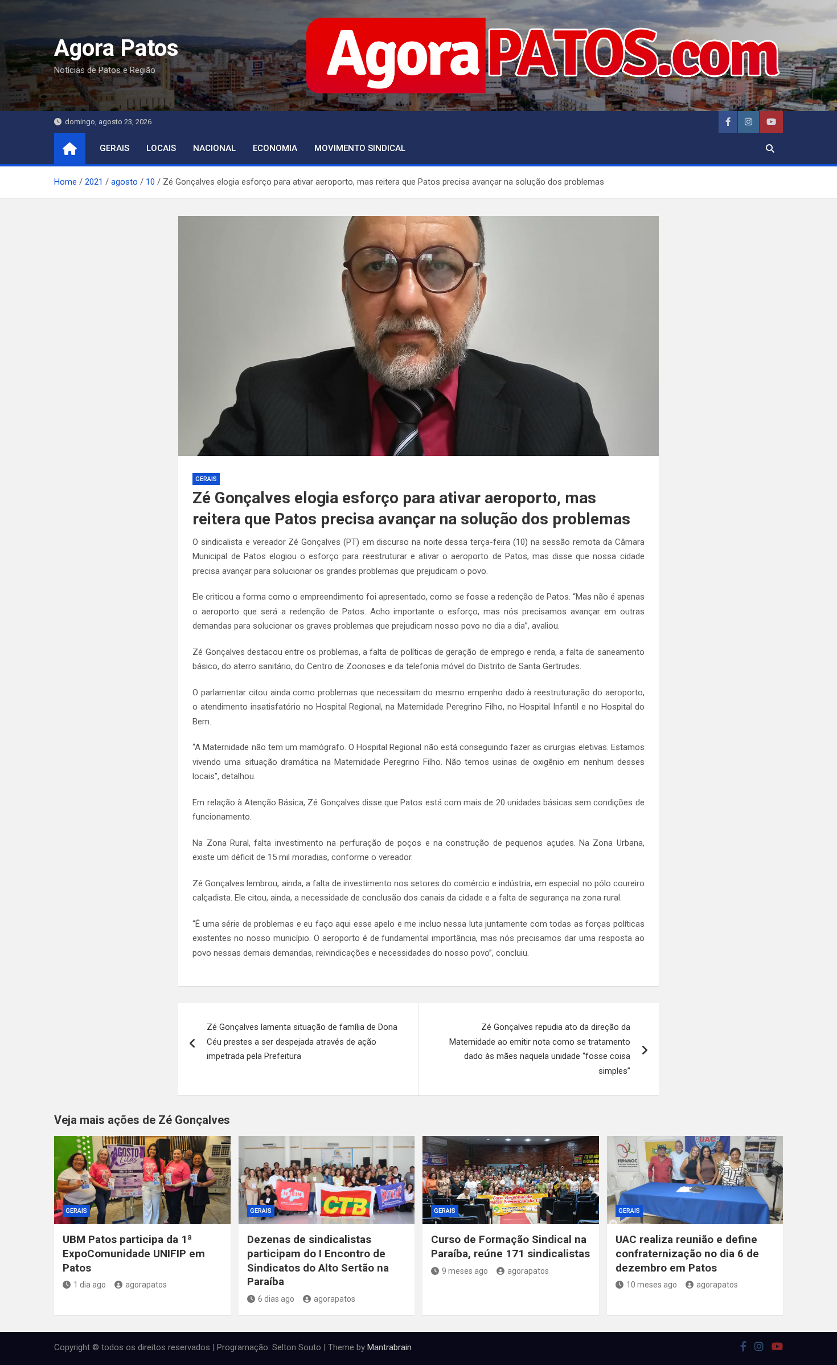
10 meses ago (651, 1284)
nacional (214, 148)
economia (275, 148)
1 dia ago (89, 1284)
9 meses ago (465, 1271)
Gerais (114, 148)
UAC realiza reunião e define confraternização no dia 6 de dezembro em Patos (687, 1253)
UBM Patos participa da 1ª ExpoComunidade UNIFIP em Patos (134, 1253)
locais (161, 148)
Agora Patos (116, 48)
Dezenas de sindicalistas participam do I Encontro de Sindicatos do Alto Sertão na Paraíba (318, 1260)
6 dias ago (276, 1298)
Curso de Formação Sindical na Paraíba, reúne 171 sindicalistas (510, 1246)
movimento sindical (359, 148)
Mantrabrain (389, 1347)
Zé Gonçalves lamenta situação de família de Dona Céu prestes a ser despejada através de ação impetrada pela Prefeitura (302, 1041)
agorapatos (146, 1284)
